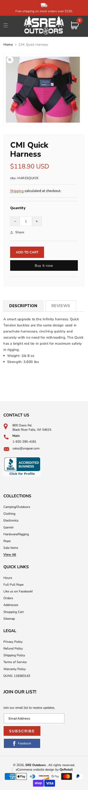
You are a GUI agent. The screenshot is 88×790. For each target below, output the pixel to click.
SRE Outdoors (35, 765)
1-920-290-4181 (24, 441)
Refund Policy (13, 648)
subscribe (22, 731)
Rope (7, 541)
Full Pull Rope (13, 584)
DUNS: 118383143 (16, 676)
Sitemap (9, 619)
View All (9, 554)
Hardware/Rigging (16, 534)
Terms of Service (15, 662)
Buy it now (44, 265)
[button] (6, 25)
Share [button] (19, 232)
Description (23, 306)
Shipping (17, 191)
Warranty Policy (14, 669)
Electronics (11, 520)
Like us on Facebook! (18, 591)
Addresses (10, 605)
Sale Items (10, 548)
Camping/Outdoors (16, 507)
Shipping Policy (14, 655)
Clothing (9, 514)
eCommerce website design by (38, 769)
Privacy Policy (13, 642)
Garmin (8, 527)
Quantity (17, 208)
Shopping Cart (13, 612)
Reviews (60, 306)
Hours (7, 578)
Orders (8, 598)
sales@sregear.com (25, 448)
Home (8, 44)
